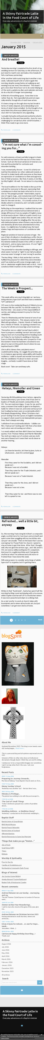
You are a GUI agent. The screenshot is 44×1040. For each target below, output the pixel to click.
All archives (6, 975)
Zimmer (5, 905)
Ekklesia (4, 854)
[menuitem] (16, 42)
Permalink (6, 130)
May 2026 (5, 953)
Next (40, 620)
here (22, 404)
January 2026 (7, 965)
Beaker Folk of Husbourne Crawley (14, 882)
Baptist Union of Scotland (11, 831)
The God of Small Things (13, 801)
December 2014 (16, 42)
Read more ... (20, 748)
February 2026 (7, 962)
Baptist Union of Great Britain (12, 821)
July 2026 (5, 947)
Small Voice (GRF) (8, 848)
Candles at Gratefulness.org (12, 865)
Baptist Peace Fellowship (10, 828)
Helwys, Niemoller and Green (21, 388)
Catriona (5, 934)
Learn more (5, 1038)
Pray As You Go (7, 862)
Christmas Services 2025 (28, 914)
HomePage (26, 42)
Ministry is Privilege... (11, 794)
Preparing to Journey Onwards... (16, 779)
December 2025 (7, 968)
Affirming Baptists (8, 834)
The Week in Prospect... (17, 288)
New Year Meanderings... (21, 905)
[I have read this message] (42, 1034)
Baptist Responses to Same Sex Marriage (16, 837)
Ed (3, 924)
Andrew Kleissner (9, 893)
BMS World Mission (9, 824)
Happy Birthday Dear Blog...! (23, 934)
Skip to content (6, 2)
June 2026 (5, 950)
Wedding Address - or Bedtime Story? (18, 811)
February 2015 (37, 42)
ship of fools (6, 845)
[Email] (22, 990)
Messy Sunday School (11, 786)
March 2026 (6, 959)
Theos (4, 851)
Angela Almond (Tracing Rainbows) (14, 879)
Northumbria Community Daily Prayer (15, 868)
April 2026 (5, 956)
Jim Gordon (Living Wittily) (11, 876)
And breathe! (10, 59)
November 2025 (8, 971)
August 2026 (6, 944)
